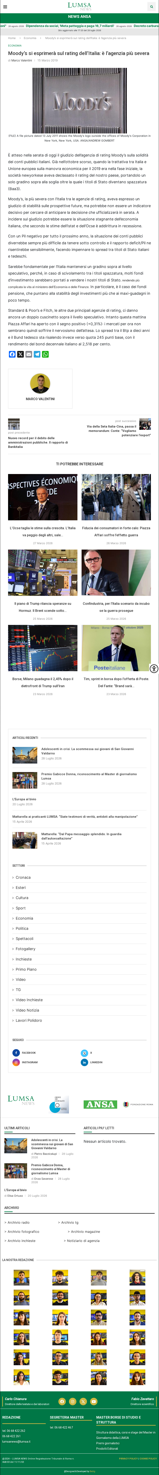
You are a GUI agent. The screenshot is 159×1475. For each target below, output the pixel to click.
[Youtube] (94, 1401)
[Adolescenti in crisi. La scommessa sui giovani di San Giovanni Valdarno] (24, 755)
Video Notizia (27, 1010)
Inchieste (24, 959)
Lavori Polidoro (29, 1020)
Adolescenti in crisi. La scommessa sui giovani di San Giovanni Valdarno (87, 751)
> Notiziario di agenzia (82, 1241)
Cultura (22, 898)
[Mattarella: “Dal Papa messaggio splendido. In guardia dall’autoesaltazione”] (24, 840)
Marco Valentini (21, 60)
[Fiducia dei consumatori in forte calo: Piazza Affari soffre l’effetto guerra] (116, 497)
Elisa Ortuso (15, 1195)
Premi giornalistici (107, 1443)
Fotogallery (25, 949)
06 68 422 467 (63, 1427)
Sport (21, 908)
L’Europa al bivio (24, 799)
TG (18, 989)
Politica (22, 928)
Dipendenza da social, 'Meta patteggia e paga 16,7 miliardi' (47, 26)
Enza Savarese (43, 1178)
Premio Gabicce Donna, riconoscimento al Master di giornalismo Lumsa (89, 776)
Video (21, 979)
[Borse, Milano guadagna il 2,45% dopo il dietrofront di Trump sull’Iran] (42, 648)
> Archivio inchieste (19, 1241)
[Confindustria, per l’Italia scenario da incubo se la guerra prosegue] (116, 573)
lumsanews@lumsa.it (16, 1441)
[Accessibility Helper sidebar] (154, 669)
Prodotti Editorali (107, 1448)
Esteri (21, 887)
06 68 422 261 (11, 1436)
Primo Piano (26, 969)
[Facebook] (62, 1401)
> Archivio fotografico (21, 1231)
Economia (30, 38)
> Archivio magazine (84, 1231)
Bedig (92, 1471)
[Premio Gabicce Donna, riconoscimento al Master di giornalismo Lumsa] (24, 780)
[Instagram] (72, 1401)
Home (12, 38)
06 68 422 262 (16, 1430)
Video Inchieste (29, 1000)
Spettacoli (24, 938)
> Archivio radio (17, 1222)
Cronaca (23, 877)
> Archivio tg (68, 1222)
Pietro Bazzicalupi (45, 1153)
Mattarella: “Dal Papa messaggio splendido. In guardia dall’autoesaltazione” (81, 836)
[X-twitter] (83, 1401)
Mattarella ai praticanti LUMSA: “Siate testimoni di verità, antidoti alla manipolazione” (75, 817)
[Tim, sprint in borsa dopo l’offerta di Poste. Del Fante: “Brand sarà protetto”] (116, 648)
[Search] (151, 6)
